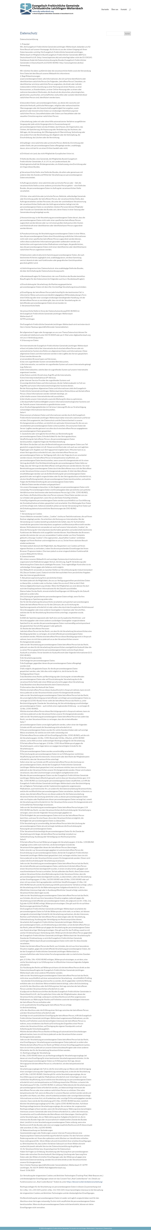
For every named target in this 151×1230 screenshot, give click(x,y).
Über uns (114, 9)
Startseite (105, 9)
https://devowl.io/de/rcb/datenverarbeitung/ (84, 1182)
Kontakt (124, 9)
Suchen (127, 33)
